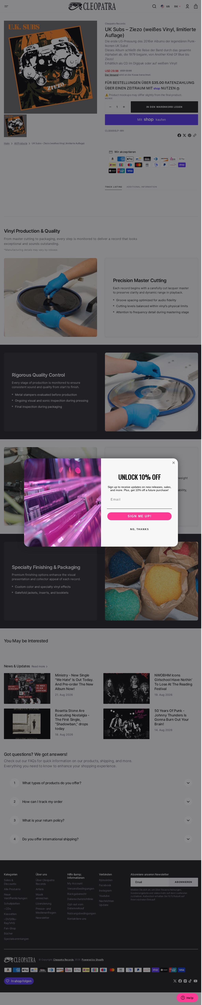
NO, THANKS (138, 529)
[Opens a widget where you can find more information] (184, 998)
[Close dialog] (172, 462)
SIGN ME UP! (138, 516)
